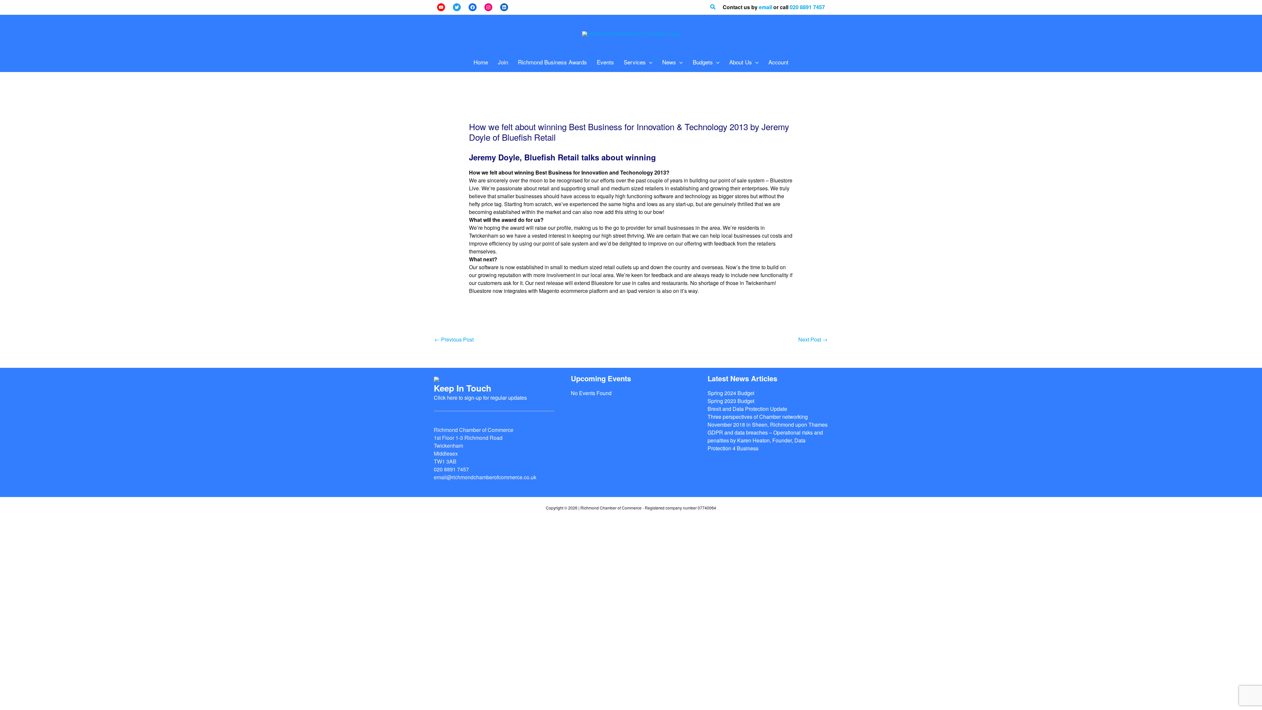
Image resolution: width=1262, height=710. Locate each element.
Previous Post (454, 339)
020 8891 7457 (807, 7)
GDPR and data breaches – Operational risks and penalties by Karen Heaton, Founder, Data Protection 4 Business (765, 440)
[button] (713, 7)
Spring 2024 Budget (731, 393)
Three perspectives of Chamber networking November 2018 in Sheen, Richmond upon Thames (768, 420)
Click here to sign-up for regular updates (480, 397)
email (765, 7)
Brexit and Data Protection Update (747, 409)
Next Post (813, 339)
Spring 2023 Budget (731, 401)
